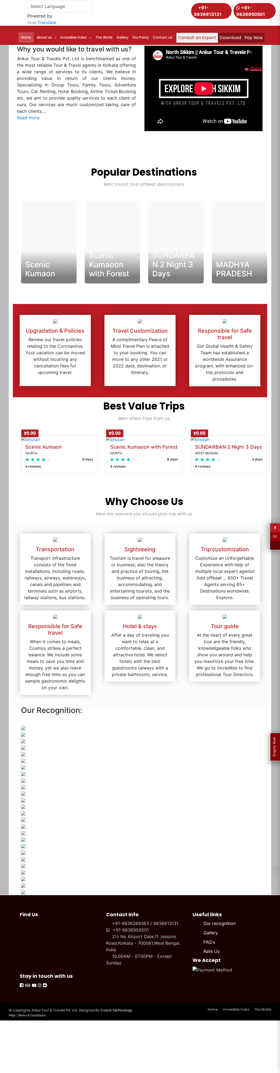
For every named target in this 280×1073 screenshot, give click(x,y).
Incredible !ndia (236, 1009)
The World (103, 37)
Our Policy (140, 37)
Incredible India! (73, 37)
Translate (46, 22)
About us (44, 37)
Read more (28, 117)
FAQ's (209, 942)
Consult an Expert (197, 37)
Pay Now (253, 37)
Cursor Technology (116, 1010)
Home (26, 37)
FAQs (12, 1015)
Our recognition (219, 923)
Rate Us (211, 951)
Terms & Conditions (32, 1015)
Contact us (162, 37)
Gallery (122, 37)
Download (230, 37)
